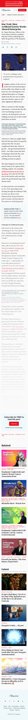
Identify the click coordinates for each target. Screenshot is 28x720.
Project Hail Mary (7, 592)
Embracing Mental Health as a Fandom (13, 499)
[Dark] (14, 10)
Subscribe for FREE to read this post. (14, 418)
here (19, 218)
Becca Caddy (5, 41)
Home (3, 14)
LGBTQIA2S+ (17, 557)
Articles (11, 20)
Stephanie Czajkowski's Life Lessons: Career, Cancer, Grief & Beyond (14, 532)
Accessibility (15, 706)
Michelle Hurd (13, 498)
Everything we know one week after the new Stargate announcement (14, 652)
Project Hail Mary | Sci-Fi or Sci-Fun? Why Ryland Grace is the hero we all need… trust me (14, 597)
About (5, 706)
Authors (22, 706)
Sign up (17, 710)
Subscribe (22, 10)
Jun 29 (3, 557)
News (10, 647)
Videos (24, 557)
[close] (26, 3)
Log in (20, 427)
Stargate (4, 623)
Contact (12, 710)
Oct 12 (3, 468)
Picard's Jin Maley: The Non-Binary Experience (14, 560)
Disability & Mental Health (9, 528)
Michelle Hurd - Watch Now (13, 503)
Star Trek (4, 20)
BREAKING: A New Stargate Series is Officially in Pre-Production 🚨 (14, 681)
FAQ (9, 706)
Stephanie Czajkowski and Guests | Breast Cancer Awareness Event (13, 474)
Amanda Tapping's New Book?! (16, 14)
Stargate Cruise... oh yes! (13, 625)
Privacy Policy (8, 708)
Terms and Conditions (19, 708)
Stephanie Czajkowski (15, 525)
